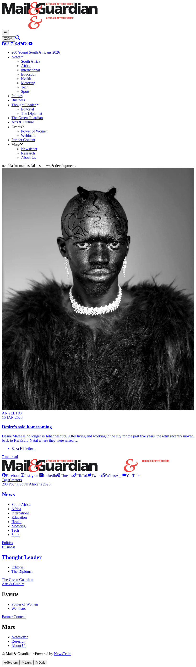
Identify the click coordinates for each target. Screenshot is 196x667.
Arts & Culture (13, 584)
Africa (16, 509)
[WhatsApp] (27, 44)
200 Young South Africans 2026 (26, 484)
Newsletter (19, 637)
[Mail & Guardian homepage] (98, 16)
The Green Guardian (17, 580)
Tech (15, 530)
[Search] (17, 39)
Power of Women (24, 604)
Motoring (18, 526)
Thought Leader (22, 557)
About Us (18, 646)
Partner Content (14, 617)
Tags (5, 480)
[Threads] (15, 44)
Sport (15, 535)
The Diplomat (22, 571)
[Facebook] (4, 44)
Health (16, 522)
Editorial (17, 567)
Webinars (18, 608)
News (8, 494)
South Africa (21, 504)
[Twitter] (23, 44)
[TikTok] (19, 44)
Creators (15, 480)
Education (19, 517)
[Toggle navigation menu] (5, 32)
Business (8, 547)
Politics (7, 543)
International (20, 513)
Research (18, 641)
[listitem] (11, 476)
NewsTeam (62, 654)
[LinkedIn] (11, 44)
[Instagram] (8, 44)
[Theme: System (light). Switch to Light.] (8, 39)
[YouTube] (31, 44)
